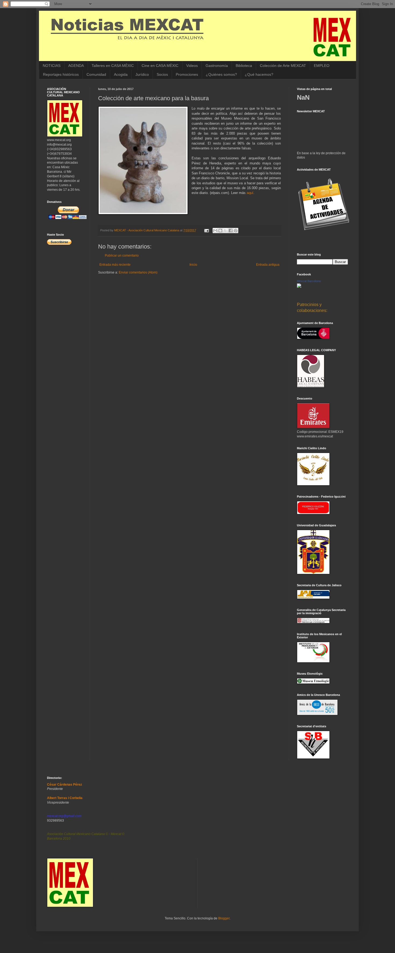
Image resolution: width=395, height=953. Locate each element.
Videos (192, 65)
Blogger (223, 918)
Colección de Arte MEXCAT (283, 65)
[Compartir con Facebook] (230, 230)
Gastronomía (217, 65)
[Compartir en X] (225, 230)
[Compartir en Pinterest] (235, 230)
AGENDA (76, 65)
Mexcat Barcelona (309, 281)
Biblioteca (244, 65)
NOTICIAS (51, 65)
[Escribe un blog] (220, 230)
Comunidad (96, 74)
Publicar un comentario (122, 255)
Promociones (187, 74)
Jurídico (142, 74)
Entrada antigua (267, 265)
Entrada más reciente (115, 265)
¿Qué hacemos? (259, 74)
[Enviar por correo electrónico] (215, 230)
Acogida (121, 74)
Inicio (193, 265)
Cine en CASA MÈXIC (160, 65)
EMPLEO (321, 65)
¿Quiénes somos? (221, 74)
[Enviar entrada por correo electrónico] (206, 230)
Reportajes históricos (61, 74)
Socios (162, 74)
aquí (250, 193)
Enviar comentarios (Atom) (138, 272)
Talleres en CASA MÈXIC (113, 65)
